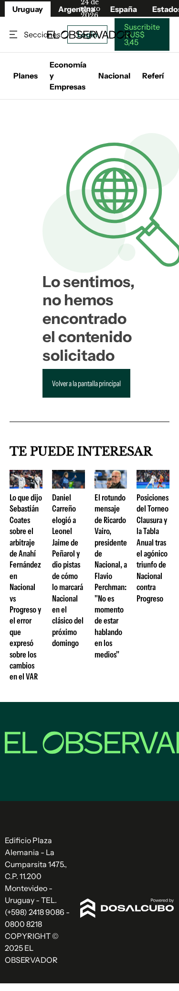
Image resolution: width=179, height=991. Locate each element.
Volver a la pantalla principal (86, 383)
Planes (25, 75)
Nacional (114, 75)
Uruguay (27, 9)
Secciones (14, 35)
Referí (153, 75)
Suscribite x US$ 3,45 (142, 34)
